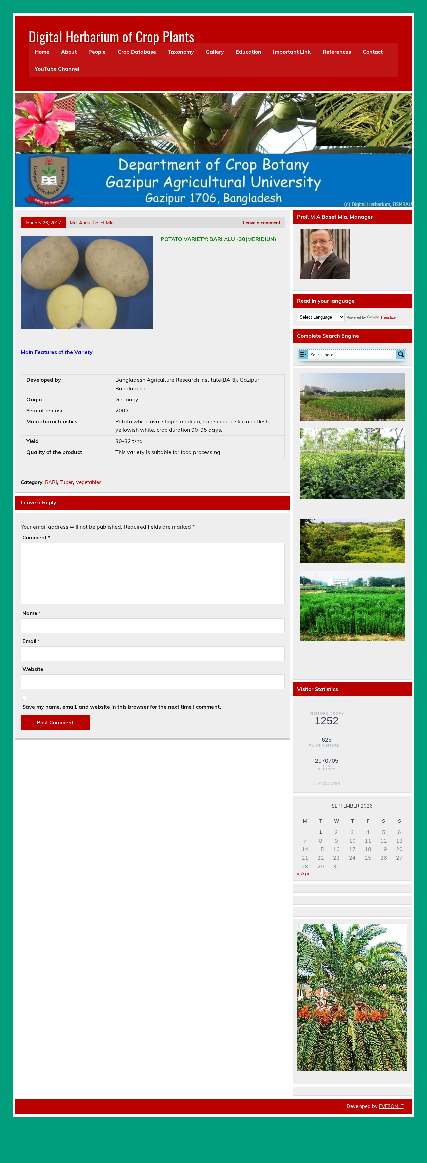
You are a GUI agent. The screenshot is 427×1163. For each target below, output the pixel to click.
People (97, 51)
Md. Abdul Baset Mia (92, 222)
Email (31, 641)
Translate (388, 317)
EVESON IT (391, 1106)
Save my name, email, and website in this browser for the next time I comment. (121, 706)
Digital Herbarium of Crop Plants (111, 36)
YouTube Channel (57, 68)
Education (248, 51)
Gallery (215, 51)
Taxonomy (181, 51)
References (337, 51)
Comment (36, 537)
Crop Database (137, 51)
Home (42, 51)
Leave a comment (261, 222)
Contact (373, 51)
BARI (51, 482)
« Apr (303, 873)
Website (32, 669)
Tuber (66, 482)
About (69, 51)
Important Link (292, 51)
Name (31, 613)
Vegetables (89, 482)
